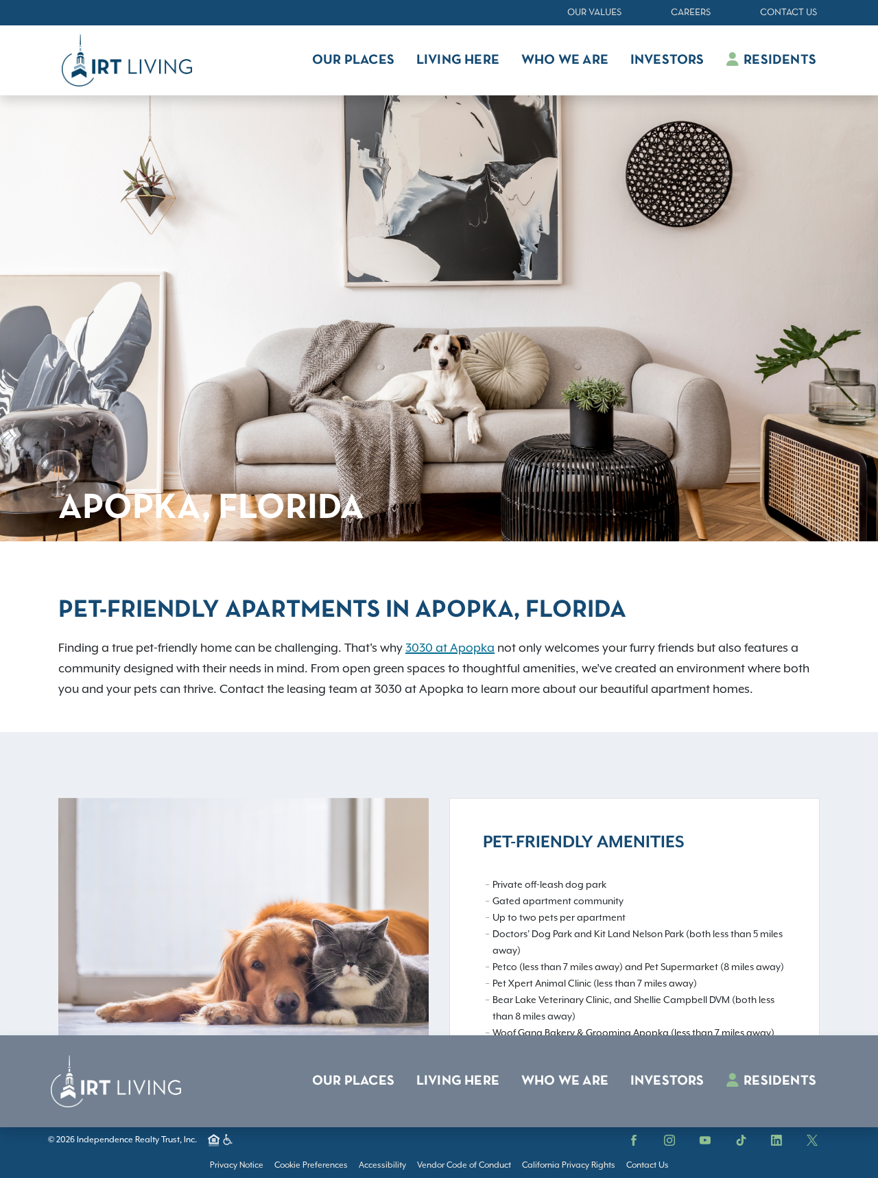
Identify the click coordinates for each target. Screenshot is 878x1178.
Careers (691, 12)
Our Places (353, 1081)
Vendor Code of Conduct (464, 1165)
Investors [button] (667, 60)
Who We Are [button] (564, 60)
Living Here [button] (457, 60)
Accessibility (382, 1165)
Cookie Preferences (311, 1165)
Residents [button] (778, 60)
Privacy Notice (236, 1165)
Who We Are (564, 1081)
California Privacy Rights (568, 1165)
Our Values (594, 12)
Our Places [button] (353, 60)
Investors (667, 1081)
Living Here (457, 1081)
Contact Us (788, 12)
